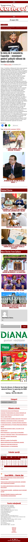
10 (2, 461)
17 (2, 463)
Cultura (5, 24)
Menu (14, 2)
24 (2, 464)
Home (2, 24)
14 (18, 461)
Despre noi (14, 527)
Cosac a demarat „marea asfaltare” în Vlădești (15, 149)
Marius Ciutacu (8, 64)
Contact (14, 530)
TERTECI (18, 129)
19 (11, 463)
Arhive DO (14, 529)
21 (18, 463)
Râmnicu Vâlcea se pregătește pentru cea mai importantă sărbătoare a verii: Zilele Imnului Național (14, 306)
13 (15, 461)
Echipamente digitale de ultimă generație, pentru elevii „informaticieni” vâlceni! (14, 210)
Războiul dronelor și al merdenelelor (9, 446)
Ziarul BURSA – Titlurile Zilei (14, 475)
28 (18, 464)
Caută (2, 324)
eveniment (13, 129)
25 (6, 464)
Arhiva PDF (14, 528)
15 (22, 461)
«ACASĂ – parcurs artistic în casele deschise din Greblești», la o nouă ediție (14, 271)
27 (15, 464)
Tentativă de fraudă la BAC (14, 227)
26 (11, 464)
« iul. (2, 469)
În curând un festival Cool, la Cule (14, 290)
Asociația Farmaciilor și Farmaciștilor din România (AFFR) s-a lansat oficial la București (14, 246)
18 (6, 463)
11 (6, 461)
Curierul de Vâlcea (16, 540)
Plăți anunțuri (14, 532)
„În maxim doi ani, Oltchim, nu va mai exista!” (14, 181)
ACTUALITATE (7, 129)
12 (11, 461)
